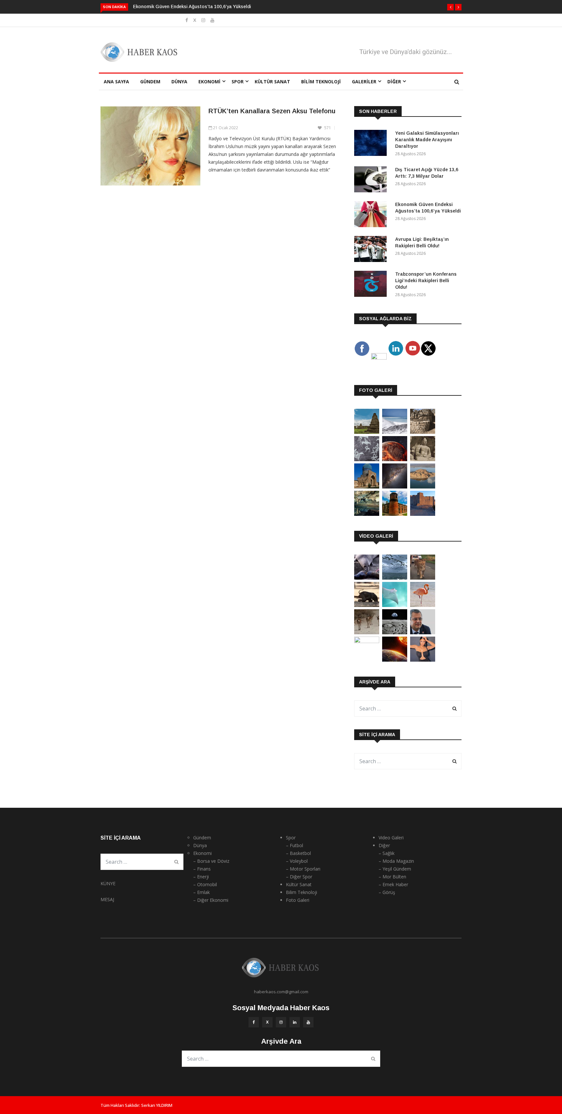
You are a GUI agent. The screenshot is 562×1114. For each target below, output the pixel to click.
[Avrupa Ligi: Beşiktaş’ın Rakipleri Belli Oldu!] (372, 250)
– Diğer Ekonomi (210, 900)
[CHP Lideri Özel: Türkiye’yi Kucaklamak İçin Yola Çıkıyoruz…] (422, 632)
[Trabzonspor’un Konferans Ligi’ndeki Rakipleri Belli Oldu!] (372, 285)
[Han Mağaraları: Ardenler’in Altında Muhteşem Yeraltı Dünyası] (366, 514)
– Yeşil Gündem (395, 869)
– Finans (202, 869)
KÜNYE (107, 883)
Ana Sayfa (116, 81)
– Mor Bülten (392, 876)
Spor (238, 81)
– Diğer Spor (299, 876)
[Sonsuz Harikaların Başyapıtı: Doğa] (394, 578)
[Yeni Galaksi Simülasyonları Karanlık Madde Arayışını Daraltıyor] (372, 144)
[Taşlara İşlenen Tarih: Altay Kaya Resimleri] (366, 459)
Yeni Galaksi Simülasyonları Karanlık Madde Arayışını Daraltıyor (427, 140)
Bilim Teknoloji (321, 81)
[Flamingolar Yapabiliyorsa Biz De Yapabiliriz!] (422, 605)
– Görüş (387, 892)
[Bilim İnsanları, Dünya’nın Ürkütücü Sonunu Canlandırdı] (394, 660)
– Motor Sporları (303, 869)
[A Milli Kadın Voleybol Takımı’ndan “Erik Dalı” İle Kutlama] (366, 641)
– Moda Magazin (396, 861)
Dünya (179, 81)
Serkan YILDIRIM (156, 1105)
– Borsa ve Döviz (211, 861)
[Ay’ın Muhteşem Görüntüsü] (394, 632)
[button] (450, 7)
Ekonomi (209, 81)
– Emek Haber (393, 884)
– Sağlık (387, 853)
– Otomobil (205, 884)
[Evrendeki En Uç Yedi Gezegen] (394, 459)
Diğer (394, 81)
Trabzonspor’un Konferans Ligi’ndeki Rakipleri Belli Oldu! (426, 280)
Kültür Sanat (272, 81)
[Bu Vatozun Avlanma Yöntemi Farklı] (394, 605)
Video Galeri (391, 837)
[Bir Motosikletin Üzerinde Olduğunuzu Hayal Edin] (422, 578)
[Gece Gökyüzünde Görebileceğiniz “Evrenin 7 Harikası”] (394, 487)
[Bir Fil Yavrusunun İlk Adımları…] (366, 605)
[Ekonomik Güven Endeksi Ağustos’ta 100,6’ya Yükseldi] (372, 215)
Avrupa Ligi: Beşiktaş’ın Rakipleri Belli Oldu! (187, 6)
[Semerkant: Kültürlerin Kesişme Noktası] (366, 487)
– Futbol (294, 845)
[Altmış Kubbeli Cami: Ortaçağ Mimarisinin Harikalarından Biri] (394, 514)
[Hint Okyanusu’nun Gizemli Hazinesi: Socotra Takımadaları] (394, 432)
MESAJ (107, 899)
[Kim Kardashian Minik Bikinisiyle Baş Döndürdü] (422, 660)
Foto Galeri (297, 900)
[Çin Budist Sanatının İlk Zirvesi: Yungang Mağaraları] (422, 459)
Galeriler (364, 81)
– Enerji (201, 876)
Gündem (150, 81)
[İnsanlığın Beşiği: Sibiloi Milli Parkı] (422, 487)
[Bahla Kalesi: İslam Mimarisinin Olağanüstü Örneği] (422, 514)
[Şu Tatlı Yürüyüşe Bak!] (366, 632)
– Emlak (201, 892)
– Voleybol (297, 861)
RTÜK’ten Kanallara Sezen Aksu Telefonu (271, 111)
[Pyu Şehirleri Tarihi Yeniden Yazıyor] (366, 432)
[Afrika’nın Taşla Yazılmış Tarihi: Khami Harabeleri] (422, 432)
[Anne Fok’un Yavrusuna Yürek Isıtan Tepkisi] (366, 578)
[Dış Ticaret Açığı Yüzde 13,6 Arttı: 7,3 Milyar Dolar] (372, 180)
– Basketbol (298, 853)
